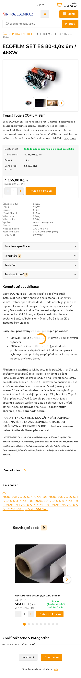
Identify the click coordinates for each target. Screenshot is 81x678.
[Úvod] (18, 14)
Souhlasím (52, 657)
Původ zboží (12, 470)
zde (56, 669)
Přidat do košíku (41, 191)
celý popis (70, 138)
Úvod (5, 34)
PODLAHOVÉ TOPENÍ (23, 34)
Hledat (70, 24)
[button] (24, 624)
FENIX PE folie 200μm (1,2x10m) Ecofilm (37, 595)
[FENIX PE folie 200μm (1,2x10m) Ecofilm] (40, 563)
